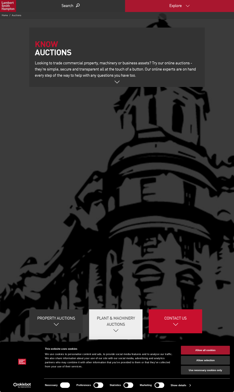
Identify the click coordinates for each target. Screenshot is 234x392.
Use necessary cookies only (205, 370)
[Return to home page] (8, 6)
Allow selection (205, 360)
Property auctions (56, 319)
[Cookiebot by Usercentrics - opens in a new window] (22, 385)
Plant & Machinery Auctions (116, 322)
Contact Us (175, 319)
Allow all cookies (205, 350)
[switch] (98, 385)
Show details (178, 385)
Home (5, 15)
